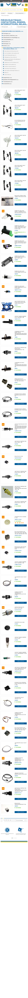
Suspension (7, 77)
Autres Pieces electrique (10, 55)
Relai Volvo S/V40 (19, 456)
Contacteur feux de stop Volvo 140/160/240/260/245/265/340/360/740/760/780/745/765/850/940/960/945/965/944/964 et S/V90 (21, 427)
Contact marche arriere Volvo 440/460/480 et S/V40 (21, 653)
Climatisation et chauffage (11, 37)
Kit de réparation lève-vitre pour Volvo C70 (20, 121)
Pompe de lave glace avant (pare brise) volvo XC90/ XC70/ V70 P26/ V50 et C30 (20, 242)
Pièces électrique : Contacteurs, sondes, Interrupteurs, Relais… (14, 48)
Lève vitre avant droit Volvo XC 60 (20, 106)
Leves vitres (7, 74)
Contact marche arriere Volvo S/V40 (20, 638)
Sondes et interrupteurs (10, 64)
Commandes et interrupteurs (11, 53)
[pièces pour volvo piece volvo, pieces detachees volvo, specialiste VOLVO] (13, 5)
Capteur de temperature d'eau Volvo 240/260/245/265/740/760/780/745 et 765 (21, 488)
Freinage (6, 33)
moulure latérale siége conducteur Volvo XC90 (20, 196)
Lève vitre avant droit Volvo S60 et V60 (20, 166)
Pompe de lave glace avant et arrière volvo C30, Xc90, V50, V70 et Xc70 (20, 211)
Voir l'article (20, 98)
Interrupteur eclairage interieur (11, 70)
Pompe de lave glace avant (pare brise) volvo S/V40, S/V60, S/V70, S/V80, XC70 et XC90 (20, 227)
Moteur (6, 45)
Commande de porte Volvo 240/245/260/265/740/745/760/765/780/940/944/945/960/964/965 (21, 364)
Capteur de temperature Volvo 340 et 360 (20, 442)
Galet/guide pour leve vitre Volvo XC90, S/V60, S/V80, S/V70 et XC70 (20, 302)
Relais (6, 72)
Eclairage (6, 43)
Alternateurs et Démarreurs (11, 51)
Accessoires (7, 83)
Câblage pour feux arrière (10, 57)
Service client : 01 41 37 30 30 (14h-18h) (11, 1)
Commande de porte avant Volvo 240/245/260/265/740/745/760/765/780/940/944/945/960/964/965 (21, 333)
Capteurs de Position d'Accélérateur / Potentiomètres (12, 60)
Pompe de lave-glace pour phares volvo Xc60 (20, 272)
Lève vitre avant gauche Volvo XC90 (20, 136)
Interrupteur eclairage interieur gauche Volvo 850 (20, 394)
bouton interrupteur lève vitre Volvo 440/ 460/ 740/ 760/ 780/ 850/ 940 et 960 (21, 532)
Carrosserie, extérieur (10, 35)
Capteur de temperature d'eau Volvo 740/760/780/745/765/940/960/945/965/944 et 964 (21, 790)
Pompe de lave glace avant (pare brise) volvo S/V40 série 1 (20, 287)
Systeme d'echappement (10, 79)
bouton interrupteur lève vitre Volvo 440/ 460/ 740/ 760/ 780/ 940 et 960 (20, 728)
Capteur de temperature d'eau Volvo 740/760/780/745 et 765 (20, 348)
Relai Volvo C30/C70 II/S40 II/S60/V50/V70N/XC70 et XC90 (20, 547)
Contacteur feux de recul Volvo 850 (19, 608)
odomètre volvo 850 (19, 622)
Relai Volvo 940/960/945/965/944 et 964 (20, 804)
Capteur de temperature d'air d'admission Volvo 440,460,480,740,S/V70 (20, 668)
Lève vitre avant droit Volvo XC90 (20, 91)
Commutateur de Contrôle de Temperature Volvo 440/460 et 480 (19, 759)
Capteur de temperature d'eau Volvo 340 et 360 (20, 472)
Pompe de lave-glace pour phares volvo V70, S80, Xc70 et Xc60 (20, 257)
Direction (6, 41)
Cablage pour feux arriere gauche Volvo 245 (20, 774)
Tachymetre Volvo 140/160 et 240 (19, 698)
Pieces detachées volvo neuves (12, 31)
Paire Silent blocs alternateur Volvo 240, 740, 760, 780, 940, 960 (20, 379)
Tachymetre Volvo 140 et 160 (21, 577)
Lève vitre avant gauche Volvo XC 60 (20, 151)
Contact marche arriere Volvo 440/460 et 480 (20, 317)
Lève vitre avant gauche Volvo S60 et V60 (20, 181)
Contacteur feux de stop (10, 68)
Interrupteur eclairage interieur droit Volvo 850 (21, 409)
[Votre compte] (22, 5)
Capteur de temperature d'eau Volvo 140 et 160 (20, 502)
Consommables (8, 39)
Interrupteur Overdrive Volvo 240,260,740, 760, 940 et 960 (20, 683)
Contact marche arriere (10, 66)
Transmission (7, 81)
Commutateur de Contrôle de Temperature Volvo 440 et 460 (20, 593)
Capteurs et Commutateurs (11, 62)
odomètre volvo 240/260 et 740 (20, 517)
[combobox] (6, 27)
